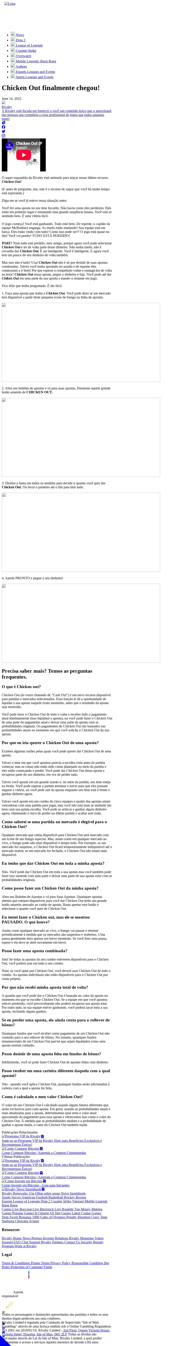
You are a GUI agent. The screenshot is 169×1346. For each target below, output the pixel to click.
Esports (7, 1201)
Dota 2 (45, 1201)
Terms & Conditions (16, 1263)
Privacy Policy (60, 1263)
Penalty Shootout (77, 1217)
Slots (5, 1217)
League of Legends (26, 1201)
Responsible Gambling (87, 1263)
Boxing (80, 1197)
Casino (6, 1209)
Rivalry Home (12, 1238)
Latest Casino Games (86, 1213)
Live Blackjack (43, 1209)
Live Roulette (63, 1209)
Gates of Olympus (52, 1217)
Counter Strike (60, 1201)
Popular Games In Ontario (30, 1213)
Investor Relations (55, 1238)
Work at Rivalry (25, 1246)
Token (98, 1238)
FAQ (17, 1242)
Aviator (33, 1221)
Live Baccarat (21, 1209)
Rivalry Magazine (81, 1238)
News (26, 1238)
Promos (36, 1238)
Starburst (8, 1221)
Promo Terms (40, 1263)
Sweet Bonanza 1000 (24, 1217)
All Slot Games (60, 1213)
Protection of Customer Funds (31, 1267)
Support (7, 1242)
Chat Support (30, 1242)
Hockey (69, 1197)
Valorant (77, 1201)
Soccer (16, 1197)
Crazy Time (98, 1217)
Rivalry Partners (51, 1242)
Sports (6, 1197)
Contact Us (71, 1242)
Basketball (55, 1197)
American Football (34, 1197)
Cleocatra (21, 1221)
